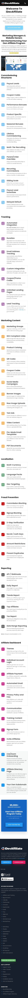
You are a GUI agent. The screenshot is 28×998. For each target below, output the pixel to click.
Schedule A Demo (19, 862)
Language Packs (14, 474)
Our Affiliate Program (8, 993)
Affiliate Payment (15, 673)
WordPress (5, 950)
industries (22, 859)
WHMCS (5, 943)
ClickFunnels (6, 904)
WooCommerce (7, 947)
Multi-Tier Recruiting (16, 147)
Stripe (4, 938)
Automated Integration (12, 224)
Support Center (7, 969)
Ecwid (4, 911)
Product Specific (14, 114)
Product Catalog (14, 347)
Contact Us (6, 862)
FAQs (4, 974)
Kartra (4, 918)
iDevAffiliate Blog (7, 991)
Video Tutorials (7, 971)
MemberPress (6, 923)
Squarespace (6, 933)
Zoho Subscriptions (8, 955)
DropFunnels (6, 909)
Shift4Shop (6, 928)
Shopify (5, 931)
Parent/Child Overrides (13, 158)
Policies (5, 978)
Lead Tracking (13, 303)
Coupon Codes (13, 95)
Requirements (6, 976)
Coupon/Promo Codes (14, 279)
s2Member (5, 936)
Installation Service (8, 981)
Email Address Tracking (13, 252)
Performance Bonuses (17, 104)
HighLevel (5, 916)
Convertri (5, 906)
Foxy (4, 914)
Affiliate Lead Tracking (8, 897)
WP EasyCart (6, 952)
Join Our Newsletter (8, 983)
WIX (4, 945)
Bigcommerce (6, 899)
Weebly (5, 940)
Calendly (21, 310)
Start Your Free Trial (14, 824)
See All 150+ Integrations (8, 962)
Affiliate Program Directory (10, 996)
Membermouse (7, 921)
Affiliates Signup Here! (14, 27)
